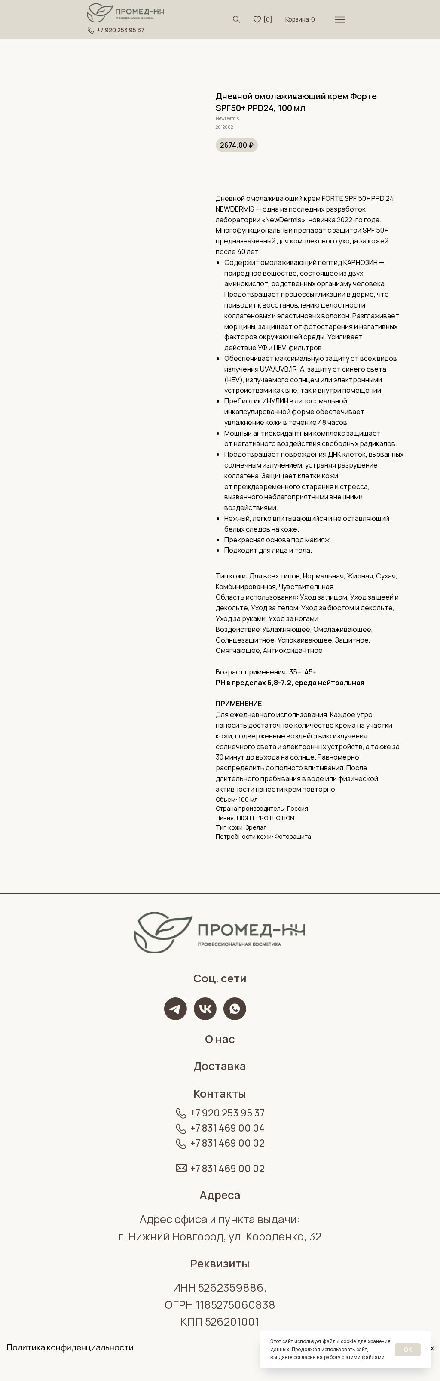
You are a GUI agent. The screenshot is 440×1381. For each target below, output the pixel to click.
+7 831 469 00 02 (227, 1143)
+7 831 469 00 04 (227, 1128)
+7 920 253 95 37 (120, 30)
